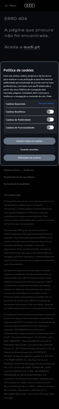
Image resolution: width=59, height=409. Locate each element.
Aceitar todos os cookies (29, 141)
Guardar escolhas (29, 149)
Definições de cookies (29, 157)
